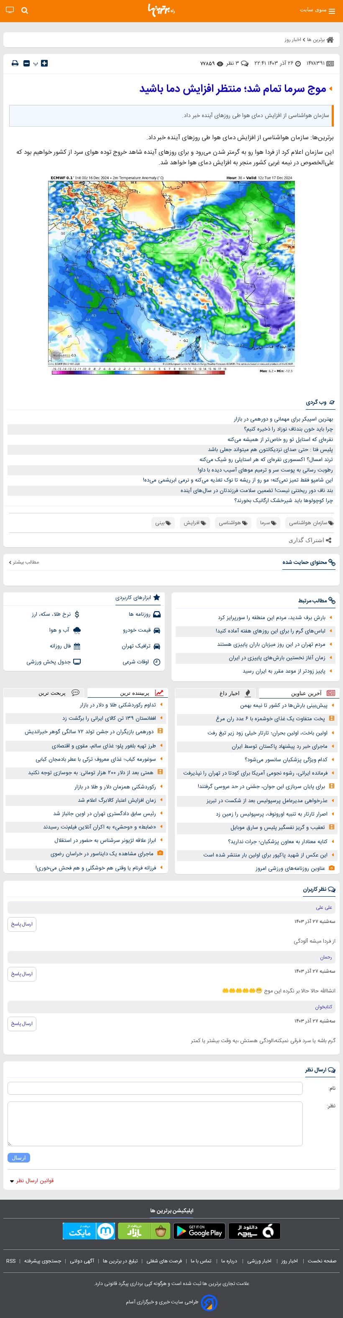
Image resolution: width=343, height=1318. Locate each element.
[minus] (26, 63)
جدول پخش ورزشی (48, 662)
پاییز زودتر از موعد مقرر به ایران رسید (284, 671)
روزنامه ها (140, 614)
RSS (10, 1261)
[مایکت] (89, 1233)
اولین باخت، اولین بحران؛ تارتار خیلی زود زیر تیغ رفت (267, 733)
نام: (331, 1088)
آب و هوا (60, 630)
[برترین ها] (161, 10)
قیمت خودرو (137, 630)
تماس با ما (201, 1261)
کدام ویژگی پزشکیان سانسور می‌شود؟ (286, 760)
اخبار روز (290, 1261)
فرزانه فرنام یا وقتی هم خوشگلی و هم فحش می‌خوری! (96, 868)
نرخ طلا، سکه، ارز (51, 614)
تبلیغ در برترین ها (120, 1261)
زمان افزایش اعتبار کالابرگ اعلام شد (117, 800)
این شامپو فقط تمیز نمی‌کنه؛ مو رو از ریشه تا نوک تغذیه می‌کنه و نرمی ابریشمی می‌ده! (238, 480)
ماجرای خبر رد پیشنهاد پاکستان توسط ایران (280, 746)
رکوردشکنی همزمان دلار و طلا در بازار (115, 787)
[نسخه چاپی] (15, 63)
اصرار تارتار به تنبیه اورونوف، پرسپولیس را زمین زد (272, 814)
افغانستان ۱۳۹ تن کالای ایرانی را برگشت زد (109, 718)
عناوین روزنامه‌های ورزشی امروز (290, 868)
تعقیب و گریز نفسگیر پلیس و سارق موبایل (277, 827)
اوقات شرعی (137, 662)
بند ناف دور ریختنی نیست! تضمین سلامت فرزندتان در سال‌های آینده (257, 491)
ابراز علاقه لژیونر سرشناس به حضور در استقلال (105, 840)
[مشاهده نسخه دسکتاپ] (9, 10)
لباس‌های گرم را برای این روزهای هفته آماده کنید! (270, 631)
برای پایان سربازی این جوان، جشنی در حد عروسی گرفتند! (261, 787)
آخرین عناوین (306, 693)
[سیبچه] (254, 1233)
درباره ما (229, 1261)
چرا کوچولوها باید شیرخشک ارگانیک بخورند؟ (283, 501)
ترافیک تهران (136, 646)
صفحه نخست (322, 1261)
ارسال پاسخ (22, 924)
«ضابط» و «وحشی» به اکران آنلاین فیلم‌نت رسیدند (99, 827)
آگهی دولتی (82, 1261)
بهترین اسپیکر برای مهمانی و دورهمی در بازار (283, 419)
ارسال (19, 1158)
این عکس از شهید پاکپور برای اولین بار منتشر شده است (265, 855)
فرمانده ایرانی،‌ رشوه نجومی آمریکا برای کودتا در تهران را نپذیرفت (255, 773)
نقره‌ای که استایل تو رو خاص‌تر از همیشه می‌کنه (280, 440)
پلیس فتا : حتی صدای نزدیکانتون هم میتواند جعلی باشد (270, 450)
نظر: (331, 1106)
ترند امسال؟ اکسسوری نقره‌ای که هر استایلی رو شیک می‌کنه (266, 460)
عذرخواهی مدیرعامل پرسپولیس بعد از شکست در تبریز (267, 801)
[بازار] (144, 1233)
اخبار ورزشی (260, 1261)
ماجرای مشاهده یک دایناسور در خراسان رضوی (102, 854)
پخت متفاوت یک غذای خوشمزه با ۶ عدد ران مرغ (270, 719)
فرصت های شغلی (164, 1261)
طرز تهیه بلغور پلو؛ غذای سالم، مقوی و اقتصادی (104, 746)
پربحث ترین (52, 693)
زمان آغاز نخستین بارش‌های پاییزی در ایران (277, 658)
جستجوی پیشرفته (42, 1261)
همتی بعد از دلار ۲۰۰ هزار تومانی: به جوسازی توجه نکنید (91, 773)
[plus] (44, 63)
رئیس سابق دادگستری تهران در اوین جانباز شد (104, 813)
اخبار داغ (230, 693)
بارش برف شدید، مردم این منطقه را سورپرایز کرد (271, 618)
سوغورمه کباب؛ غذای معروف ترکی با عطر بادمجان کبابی (96, 759)
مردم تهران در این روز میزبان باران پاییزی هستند (271, 644)
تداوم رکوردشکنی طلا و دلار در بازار (118, 705)
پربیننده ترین (134, 693)
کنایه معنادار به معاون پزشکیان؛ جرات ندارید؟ (278, 842)
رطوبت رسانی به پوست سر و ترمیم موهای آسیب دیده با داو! (265, 470)
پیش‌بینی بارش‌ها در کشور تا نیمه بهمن (284, 705)
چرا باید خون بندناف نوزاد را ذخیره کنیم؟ (288, 429)
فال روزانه (60, 646)
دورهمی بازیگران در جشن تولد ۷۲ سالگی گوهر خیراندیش (89, 732)
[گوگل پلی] (199, 1233)
